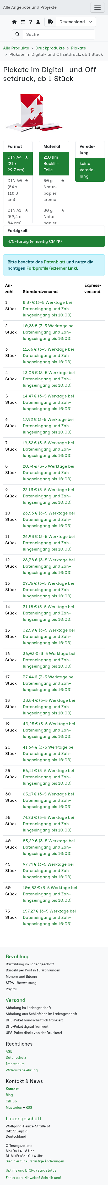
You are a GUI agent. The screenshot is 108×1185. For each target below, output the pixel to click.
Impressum (15, 1064)
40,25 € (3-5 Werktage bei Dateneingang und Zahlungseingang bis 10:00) (49, 730)
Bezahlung (18, 957)
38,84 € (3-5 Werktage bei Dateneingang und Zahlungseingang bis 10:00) (49, 706)
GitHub (11, 1101)
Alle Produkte (16, 48)
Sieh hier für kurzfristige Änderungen (35, 1161)
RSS (29, 1108)
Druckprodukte (50, 48)
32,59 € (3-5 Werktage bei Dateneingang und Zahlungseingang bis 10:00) (49, 636)
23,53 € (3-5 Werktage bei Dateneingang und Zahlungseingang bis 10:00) (49, 519)
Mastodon (14, 1108)
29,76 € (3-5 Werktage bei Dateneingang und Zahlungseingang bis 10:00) (48, 589)
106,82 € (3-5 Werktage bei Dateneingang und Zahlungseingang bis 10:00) (50, 894)
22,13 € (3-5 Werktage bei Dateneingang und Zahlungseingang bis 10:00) (48, 496)
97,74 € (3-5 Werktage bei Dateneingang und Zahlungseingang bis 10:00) (48, 870)
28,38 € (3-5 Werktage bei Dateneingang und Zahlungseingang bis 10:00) (49, 566)
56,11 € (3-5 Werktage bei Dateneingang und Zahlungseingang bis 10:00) (48, 777)
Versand (15, 1000)
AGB (9, 1051)
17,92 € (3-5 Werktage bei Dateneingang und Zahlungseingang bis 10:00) (48, 426)
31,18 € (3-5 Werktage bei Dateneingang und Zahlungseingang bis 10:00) (48, 613)
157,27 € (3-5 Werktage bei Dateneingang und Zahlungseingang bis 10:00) (49, 917)
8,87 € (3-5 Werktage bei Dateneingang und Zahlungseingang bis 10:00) (47, 308)
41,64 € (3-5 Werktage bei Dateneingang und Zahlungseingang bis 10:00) (48, 753)
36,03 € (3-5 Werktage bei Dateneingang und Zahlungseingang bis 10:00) (49, 660)
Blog (9, 1095)
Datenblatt (54, 261)
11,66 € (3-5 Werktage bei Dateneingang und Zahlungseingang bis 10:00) (48, 355)
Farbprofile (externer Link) (51, 268)
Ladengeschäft (23, 1119)
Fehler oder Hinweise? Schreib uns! (33, 1178)
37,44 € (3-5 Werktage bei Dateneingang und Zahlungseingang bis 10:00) (48, 683)
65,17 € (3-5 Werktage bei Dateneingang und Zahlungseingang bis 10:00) (48, 800)
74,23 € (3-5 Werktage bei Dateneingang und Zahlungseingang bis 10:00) (48, 824)
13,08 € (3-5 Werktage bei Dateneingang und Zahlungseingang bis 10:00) (49, 379)
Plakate (78, 48)
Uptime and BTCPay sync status (31, 1170)
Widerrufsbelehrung (22, 1070)
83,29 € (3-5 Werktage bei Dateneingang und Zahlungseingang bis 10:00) (49, 847)
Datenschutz (16, 1058)
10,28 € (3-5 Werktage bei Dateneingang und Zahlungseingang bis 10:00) (48, 332)
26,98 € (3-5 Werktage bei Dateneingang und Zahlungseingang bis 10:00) (49, 543)
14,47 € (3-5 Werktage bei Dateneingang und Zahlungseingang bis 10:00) (48, 402)
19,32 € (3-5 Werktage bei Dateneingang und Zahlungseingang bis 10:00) (48, 449)
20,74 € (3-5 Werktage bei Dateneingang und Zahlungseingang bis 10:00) (48, 472)
